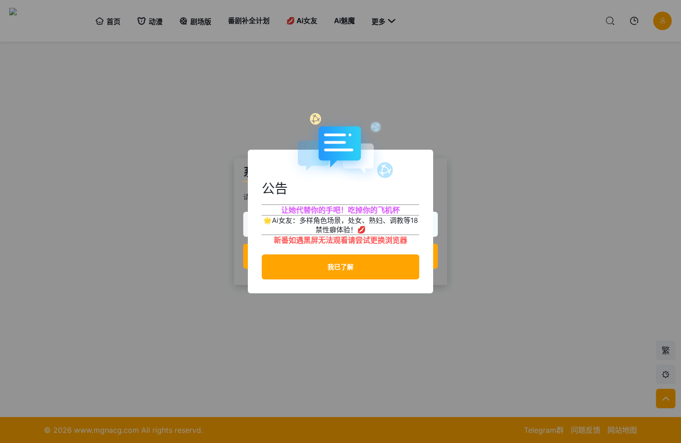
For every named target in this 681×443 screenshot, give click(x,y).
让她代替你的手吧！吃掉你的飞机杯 (340, 210)
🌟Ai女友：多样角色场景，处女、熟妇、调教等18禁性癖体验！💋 (340, 225)
